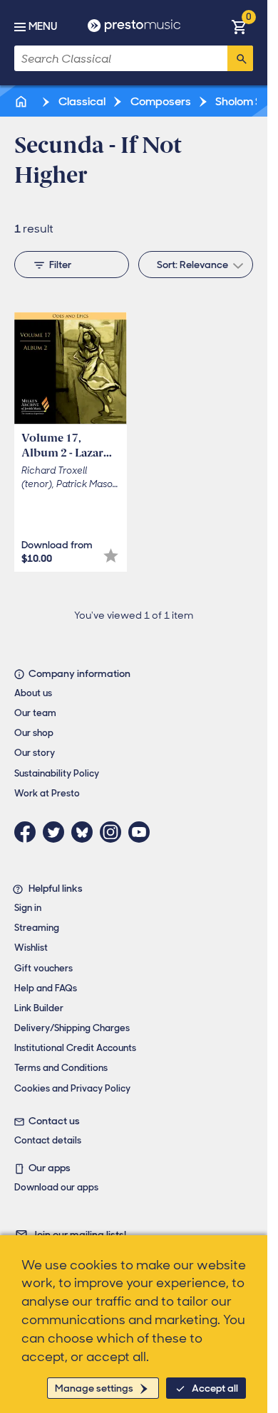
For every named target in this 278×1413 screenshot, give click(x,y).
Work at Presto (47, 793)
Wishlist (31, 948)
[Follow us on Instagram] (114, 832)
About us (33, 693)
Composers (159, 101)
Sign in (27, 908)
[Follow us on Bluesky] (85, 832)
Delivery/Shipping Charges (72, 1028)
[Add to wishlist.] (111, 556)
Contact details (47, 1140)
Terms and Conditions (61, 1068)
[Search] (240, 58)
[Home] (22, 101)
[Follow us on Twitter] (57, 832)
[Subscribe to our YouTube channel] (142, 832)
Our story (34, 753)
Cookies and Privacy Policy (72, 1088)
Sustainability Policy (56, 773)
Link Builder (38, 1008)
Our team (35, 713)
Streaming (36, 928)
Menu (43, 26)
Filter (60, 264)
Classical (80, 101)
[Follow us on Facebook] (28, 832)
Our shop (33, 733)
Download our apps (56, 1187)
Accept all (215, 1388)
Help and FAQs (45, 988)
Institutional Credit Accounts (75, 1048)
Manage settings (94, 1388)
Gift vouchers (43, 968)
